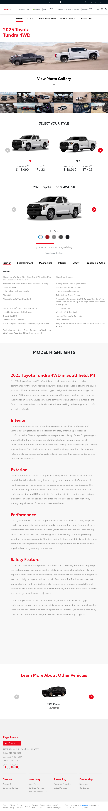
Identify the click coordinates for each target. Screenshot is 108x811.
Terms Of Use (20, 806)
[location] (85, 2)
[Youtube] (16, 766)
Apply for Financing (62, 784)
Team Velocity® (85, 805)
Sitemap (28, 806)
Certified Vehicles (36, 787)
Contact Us (14, 743)
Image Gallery (65, 247)
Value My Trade (60, 787)
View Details (54, 708)
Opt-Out (66, 806)
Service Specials (10, 784)
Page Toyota (5, 806)
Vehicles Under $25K (38, 791)
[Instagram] (11, 766)
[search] (106, 9)
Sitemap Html (35, 806)
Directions (84, 784)
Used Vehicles (35, 784)
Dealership (86, 779)
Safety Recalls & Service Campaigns (53, 806)
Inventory (34, 779)
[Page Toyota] (10, 8)
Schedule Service (10, 787)
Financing (60, 779)
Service (7, 779)
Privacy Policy (12, 806)
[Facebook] (5, 766)
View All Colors (46, 247)
